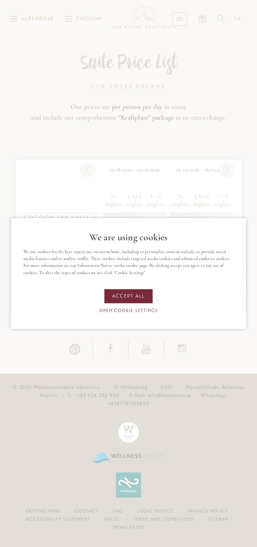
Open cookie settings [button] (128, 310)
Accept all (128, 296)
